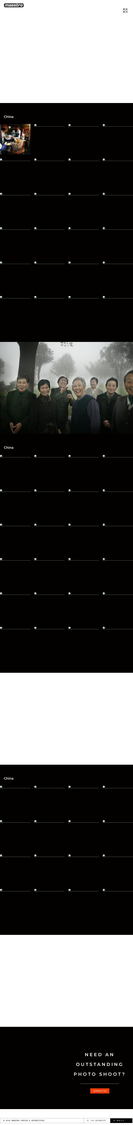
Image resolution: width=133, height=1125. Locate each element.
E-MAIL (119, 1121)
